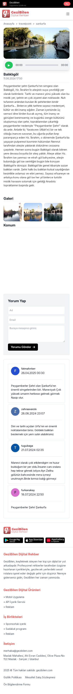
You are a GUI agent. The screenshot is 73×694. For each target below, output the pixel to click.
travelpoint (25, 23)
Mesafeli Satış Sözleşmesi (40, 677)
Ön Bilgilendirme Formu (17, 684)
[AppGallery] (55, 540)
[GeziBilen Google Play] (13, 540)
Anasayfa (9, 23)
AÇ (67, 3)
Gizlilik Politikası (13, 677)
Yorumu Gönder (21, 347)
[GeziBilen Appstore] (34, 540)
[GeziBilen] (15, 14)
